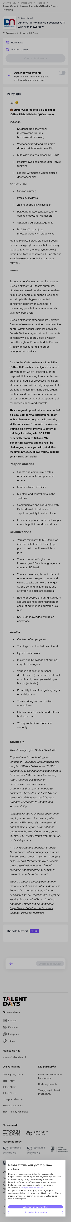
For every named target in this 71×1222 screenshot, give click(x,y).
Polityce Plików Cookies (32, 1187)
